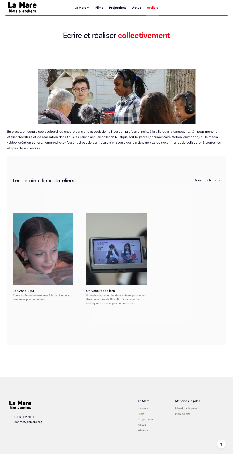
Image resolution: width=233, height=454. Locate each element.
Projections (145, 419)
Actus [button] (136, 8)
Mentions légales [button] (186, 408)
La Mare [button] (81, 8)
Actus (142, 425)
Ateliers (143, 430)
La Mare (143, 408)
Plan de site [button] (183, 414)
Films (141, 414)
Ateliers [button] (152, 8)
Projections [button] (117, 8)
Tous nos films (206, 180)
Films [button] (99, 8)
